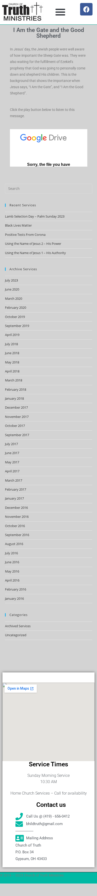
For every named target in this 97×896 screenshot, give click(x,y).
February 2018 (15, 389)
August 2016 (14, 544)
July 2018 (11, 344)
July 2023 (11, 280)
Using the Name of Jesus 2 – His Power (33, 243)
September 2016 (17, 535)
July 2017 (11, 444)
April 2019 (12, 334)
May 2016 (12, 571)
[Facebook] (86, 9)
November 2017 (17, 416)
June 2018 (12, 353)
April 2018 (12, 371)
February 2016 (15, 589)
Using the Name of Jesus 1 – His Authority (35, 253)
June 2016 (12, 562)
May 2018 (12, 362)
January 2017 (14, 498)
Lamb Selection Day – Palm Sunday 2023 (34, 216)
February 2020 (15, 307)
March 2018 (13, 380)
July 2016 (11, 553)
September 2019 (17, 325)
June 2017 (12, 453)
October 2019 (15, 316)
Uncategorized (15, 635)
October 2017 (15, 425)
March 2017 (13, 480)
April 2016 (12, 580)
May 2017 (12, 462)
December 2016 (16, 507)
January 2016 (14, 598)
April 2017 (12, 471)
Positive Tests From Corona (25, 234)
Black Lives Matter (18, 225)
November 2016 (17, 516)
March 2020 (13, 298)
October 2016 (15, 526)
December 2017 (16, 407)
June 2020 (12, 289)
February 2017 (15, 489)
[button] (60, 12)
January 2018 (14, 398)
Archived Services (18, 626)
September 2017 (17, 435)
